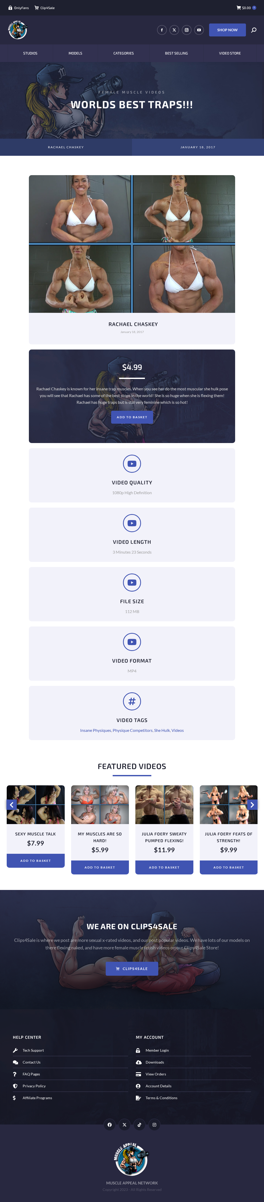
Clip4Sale (47, 8)
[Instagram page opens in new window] (187, 30)
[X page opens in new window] (174, 30)
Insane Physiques (95, 730)
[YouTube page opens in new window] (199, 30)
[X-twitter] (124, 1125)
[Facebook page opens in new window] (162, 30)
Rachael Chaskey (66, 147)
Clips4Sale (135, 968)
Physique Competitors (133, 730)
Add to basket (132, 417)
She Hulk (162, 730)
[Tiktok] (139, 1125)
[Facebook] (109, 1125)
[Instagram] (154, 1125)
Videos (177, 730)
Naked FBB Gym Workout (229, 833)
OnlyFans (21, 8)
